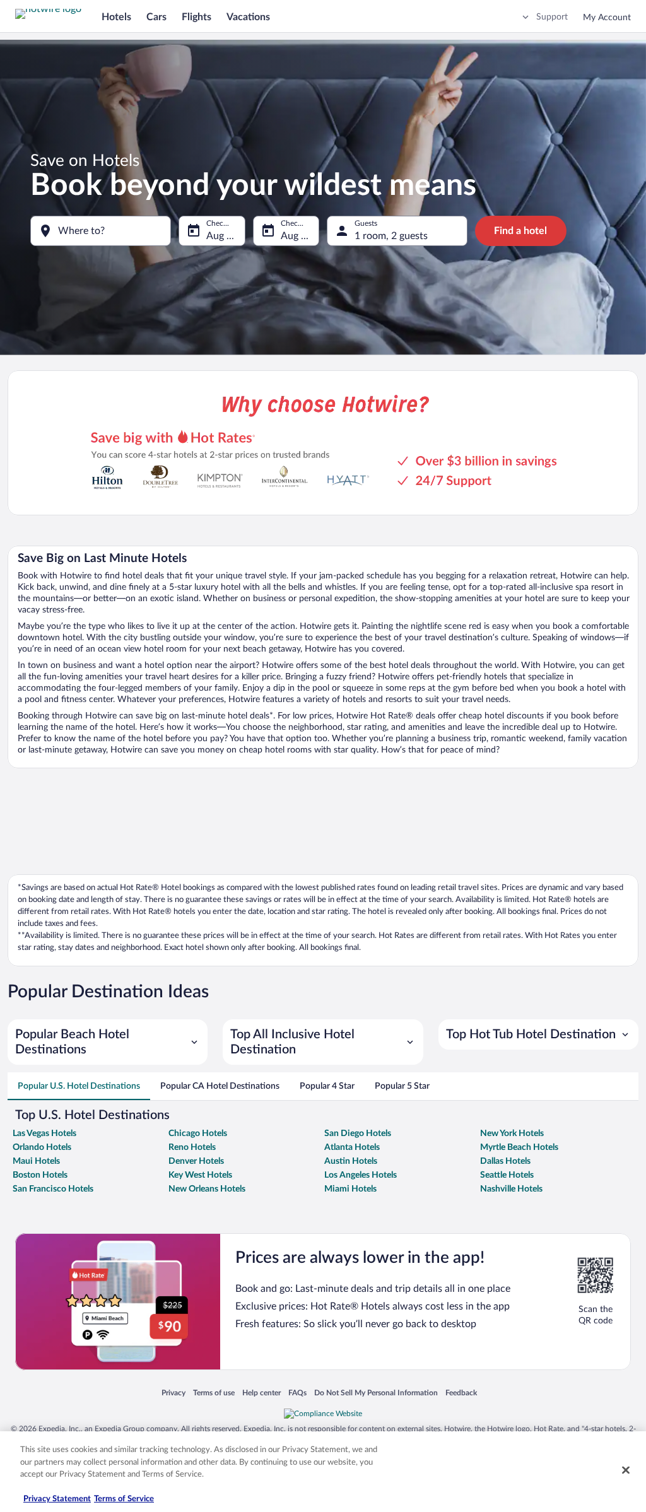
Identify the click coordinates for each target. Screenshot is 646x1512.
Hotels (116, 17)
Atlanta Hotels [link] (352, 1147)
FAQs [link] (297, 1393)
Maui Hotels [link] (36, 1161)
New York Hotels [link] (512, 1133)
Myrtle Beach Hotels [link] (519, 1147)
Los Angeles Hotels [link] (360, 1175)
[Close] (626, 1470)
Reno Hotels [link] (192, 1147)
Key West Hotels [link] (200, 1175)
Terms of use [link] (214, 1393)
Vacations (248, 17)
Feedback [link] (461, 1393)
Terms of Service (124, 1499)
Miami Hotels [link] (350, 1189)
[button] (108, 1042)
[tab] (79, 1086)
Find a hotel (520, 231)
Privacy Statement (57, 1499)
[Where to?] (100, 231)
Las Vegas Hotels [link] (44, 1133)
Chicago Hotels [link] (197, 1133)
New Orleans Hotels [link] (206, 1189)
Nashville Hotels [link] (511, 1189)
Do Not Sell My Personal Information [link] (376, 1393)
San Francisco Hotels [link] (53, 1189)
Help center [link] (261, 1393)
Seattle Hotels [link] (507, 1175)
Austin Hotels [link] (350, 1161)
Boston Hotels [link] (40, 1175)
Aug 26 (222, 236)
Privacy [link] (173, 1393)
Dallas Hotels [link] (505, 1161)
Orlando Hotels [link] (42, 1147)
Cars (156, 17)
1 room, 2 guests (391, 236)
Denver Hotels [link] (196, 1161)
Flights (196, 17)
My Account (607, 17)
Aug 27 (296, 236)
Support (552, 17)
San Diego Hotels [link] (357, 1133)
